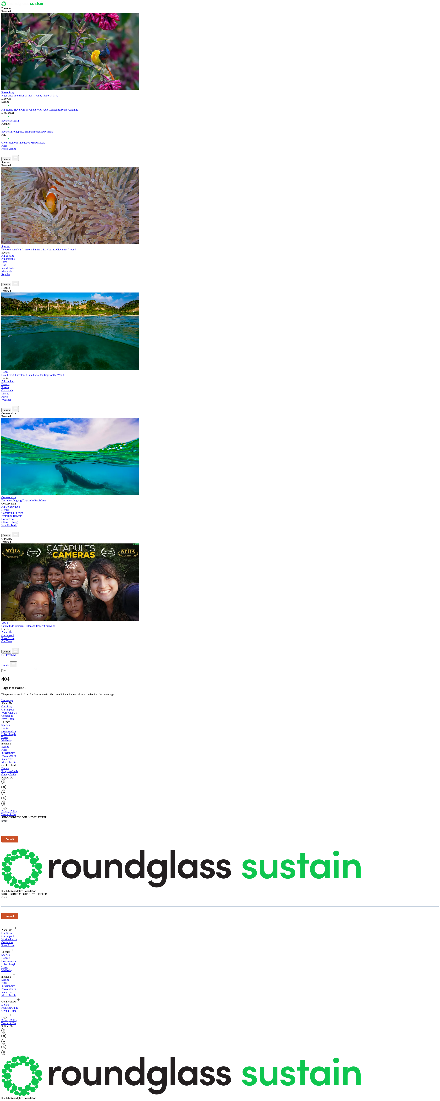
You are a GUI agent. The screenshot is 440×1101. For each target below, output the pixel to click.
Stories (5, 746)
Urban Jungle (28, 109)
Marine (5, 393)
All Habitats (7, 381)
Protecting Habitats (11, 515)
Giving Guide (8, 774)
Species (5, 120)
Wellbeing (54, 109)
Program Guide (9, 771)
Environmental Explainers (39, 131)
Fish (3, 264)
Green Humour (9, 142)
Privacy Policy (9, 811)
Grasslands (7, 390)
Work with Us (9, 712)
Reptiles (5, 274)
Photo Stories (8, 148)
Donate (6, 159)
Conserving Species (12, 512)
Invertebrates (8, 268)
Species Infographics (12, 131)
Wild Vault (42, 109)
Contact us (7, 715)
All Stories (7, 109)
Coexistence (8, 519)
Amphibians (8, 258)
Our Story (6, 706)
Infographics (8, 752)
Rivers (4, 396)
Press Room (7, 638)
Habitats (14, 120)
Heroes (5, 509)
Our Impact (7, 635)
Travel (17, 109)
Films (4, 145)
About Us (6, 632)
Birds (4, 261)
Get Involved (8, 654)
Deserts (5, 384)
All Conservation (10, 506)
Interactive (24, 142)
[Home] (23, 5)
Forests (5, 387)
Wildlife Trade (9, 525)
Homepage (7, 700)
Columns (73, 109)
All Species (7, 255)
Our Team (6, 641)
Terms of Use (8, 814)
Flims (4, 749)
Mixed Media (38, 142)
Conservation (8, 731)
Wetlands (6, 399)
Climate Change (10, 522)
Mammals (6, 271)
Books (63, 109)
